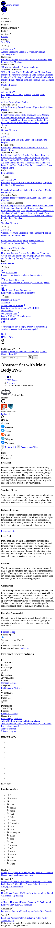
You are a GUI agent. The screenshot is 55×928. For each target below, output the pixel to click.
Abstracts (14, 233)
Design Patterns (18, 117)
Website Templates (19, 213)
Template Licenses (9, 223)
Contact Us (18, 893)
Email (11, 185)
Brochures (5, 182)
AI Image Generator (27, 902)
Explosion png (18, 256)
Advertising (39, 52)
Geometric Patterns (34, 117)
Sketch (42, 107)
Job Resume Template (29, 215)
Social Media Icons (23, 115)
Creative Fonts (7, 150)
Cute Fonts (18, 157)
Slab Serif (20, 140)
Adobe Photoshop (9, 107)
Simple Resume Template (32, 208)
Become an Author (9, 911)
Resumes (34, 190)
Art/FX (11, 248)
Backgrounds (7, 97)
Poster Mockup (16, 75)
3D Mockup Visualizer (11, 67)
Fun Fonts (19, 162)
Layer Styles (22, 102)
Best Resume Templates (42, 205)
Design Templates (32, 872)
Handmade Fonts (40, 147)
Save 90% (5, 42)
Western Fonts (7, 168)
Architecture (32, 243)
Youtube (14, 918)
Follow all (5, 414)
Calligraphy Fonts (32, 160)
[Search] (30, 357)
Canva (28, 198)
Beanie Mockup (16, 80)
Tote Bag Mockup (32, 80)
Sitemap (19, 895)
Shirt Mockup (15, 77)
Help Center (7, 893)
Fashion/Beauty (36, 233)
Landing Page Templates (12, 218)
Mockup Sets (18, 59)
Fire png (22, 253)
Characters (23, 233)
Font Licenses (7, 173)
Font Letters (35, 165)
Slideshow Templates (10, 208)
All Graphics (7, 92)
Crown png (6, 256)
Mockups (5, 872)
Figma (36, 107)
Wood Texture (37, 120)
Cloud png (44, 253)
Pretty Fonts (12, 165)
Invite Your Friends (42, 911)
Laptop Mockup (41, 77)
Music (25, 240)
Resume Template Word (38, 213)
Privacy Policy (32, 884)
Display (4, 142)
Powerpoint (19, 198)
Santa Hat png (33, 253)
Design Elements (22, 120)
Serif (3, 140)
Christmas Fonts (32, 162)
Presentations (24, 190)
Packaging (13, 52)
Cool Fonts (17, 155)
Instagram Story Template (32, 210)
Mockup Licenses (9, 85)
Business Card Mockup (33, 75)
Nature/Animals (15, 240)
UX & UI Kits (7, 192)
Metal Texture (17, 122)
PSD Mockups (47, 80)
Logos (23, 185)
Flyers (17, 185)
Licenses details (8, 531)
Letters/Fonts (21, 248)
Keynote (5, 200)
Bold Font (45, 160)
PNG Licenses (7, 263)
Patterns (27, 94)
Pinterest (22, 918)
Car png (19, 258)
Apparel (4, 52)
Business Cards (18, 182)
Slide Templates (24, 205)
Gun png (40, 256)
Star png (14, 253)
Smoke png (10, 258)
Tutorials (27, 893)
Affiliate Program (26, 911)
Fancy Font (40, 155)
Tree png (27, 258)
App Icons (36, 115)
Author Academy (39, 893)
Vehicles (22, 52)
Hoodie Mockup (23, 72)
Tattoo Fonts (29, 157)
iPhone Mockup (38, 72)
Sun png (35, 258)
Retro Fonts (46, 165)
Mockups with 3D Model (35, 59)
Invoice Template (8, 205)
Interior (4, 240)
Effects (11, 120)
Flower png (30, 256)
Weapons (5, 233)
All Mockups (7, 49)
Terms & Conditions (16, 884)
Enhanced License (9, 713)
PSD (3, 94)
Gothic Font (6, 160)
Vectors (9, 94)
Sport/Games (7, 243)
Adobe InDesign (38, 198)
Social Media (45, 190)
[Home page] (8, 377)
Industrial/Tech (18, 235)
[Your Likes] (2, 337)
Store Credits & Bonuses (29, 881)
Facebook (5, 918)
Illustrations (18, 94)
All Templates (7, 180)
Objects (4, 248)
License (4, 36)
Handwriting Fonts (39, 140)
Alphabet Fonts (8, 162)
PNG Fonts (6, 147)
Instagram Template (10, 215)
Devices (30, 52)
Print (13, 54)
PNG (43, 872)
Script (27, 140)
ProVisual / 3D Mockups (21, 905)
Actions (4, 102)
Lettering (16, 147)
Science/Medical (36, 240)
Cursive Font (29, 155)
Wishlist (49, 872)
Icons (42, 94)
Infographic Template (10, 210)
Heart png (5, 253)
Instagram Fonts (42, 157)
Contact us (24, 648)
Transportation (19, 243)
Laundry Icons (7, 115)
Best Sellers (6, 59)
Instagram (31, 918)
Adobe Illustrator (25, 107)
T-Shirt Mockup (8, 72)
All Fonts (5, 137)
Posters (14, 190)
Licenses (43, 884)
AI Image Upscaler (9, 902)
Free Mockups (15, 62)
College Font (23, 165)
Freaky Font (6, 155)
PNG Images (7, 688)
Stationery (5, 54)
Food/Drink (6, 235)
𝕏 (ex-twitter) (42, 918)
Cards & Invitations (33, 182)
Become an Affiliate (29, 447)
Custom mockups (30, 67)
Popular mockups (25, 875)
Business (47, 233)
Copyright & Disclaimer (12, 886)
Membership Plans (9, 881)
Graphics (14, 872)
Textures (35, 94)
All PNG (5, 230)
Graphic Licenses (9, 130)
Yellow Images (7, 920)
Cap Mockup (28, 77)
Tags (13, 895)
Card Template (45, 215)
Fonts (21, 872)
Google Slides (7, 198)
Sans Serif (10, 140)
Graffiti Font (18, 160)
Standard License (8, 683)
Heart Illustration (31, 122)
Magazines (6, 190)
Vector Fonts (26, 147)
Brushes (12, 102)
